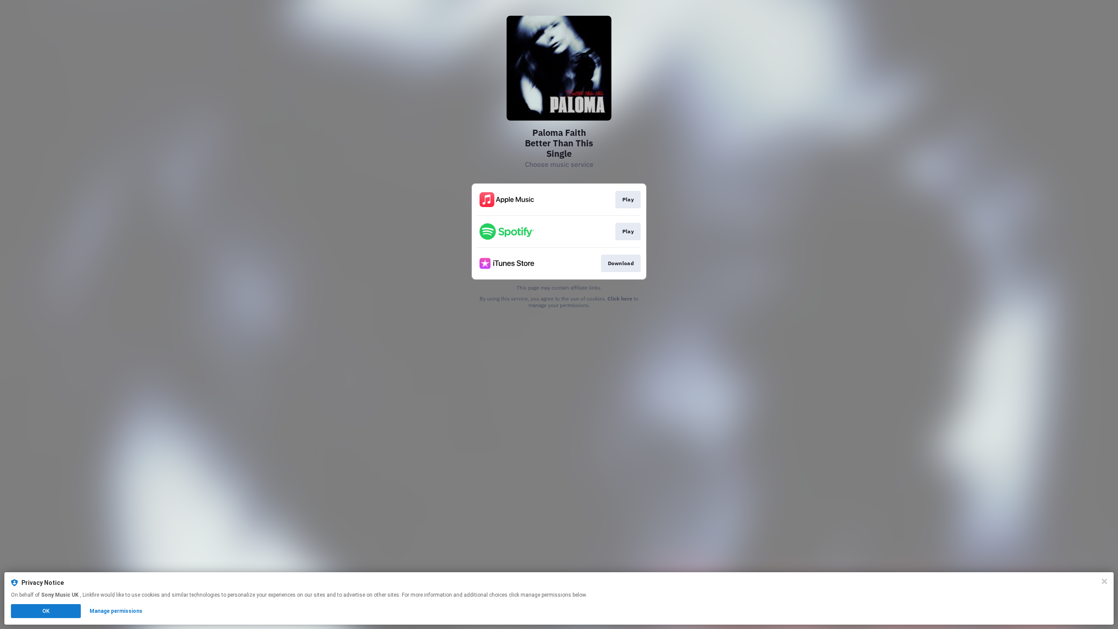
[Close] (1104, 581)
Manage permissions (116, 611)
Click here (619, 298)
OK (45, 611)
